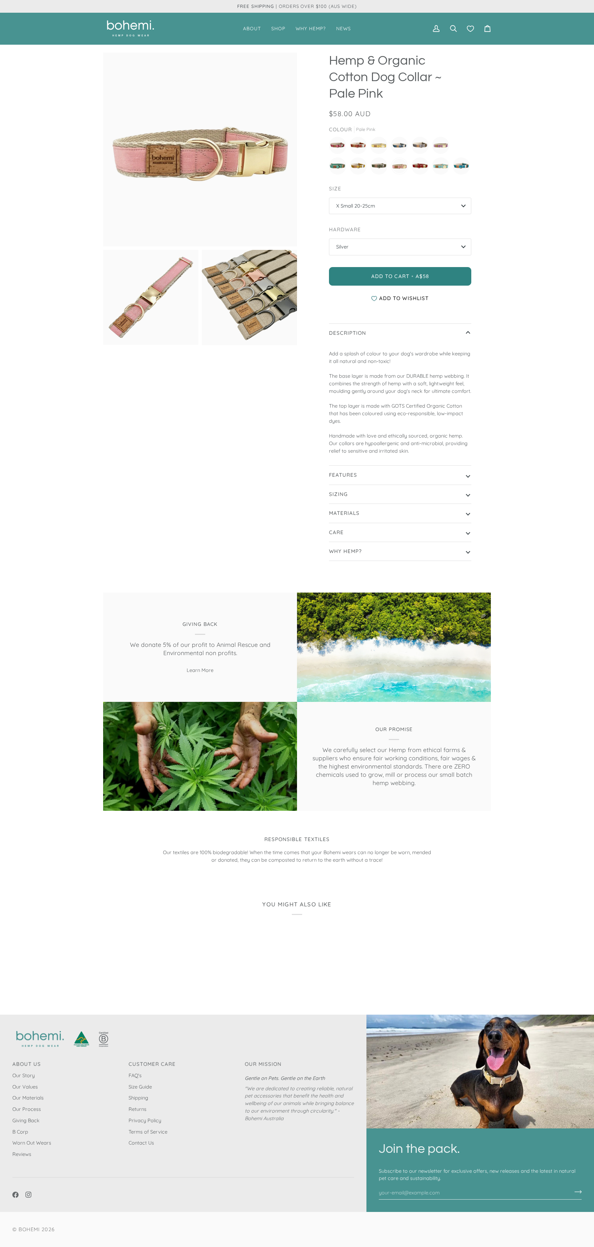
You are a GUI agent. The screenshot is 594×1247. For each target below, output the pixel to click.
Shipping (138, 1097)
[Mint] (339, 167)
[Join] (576, 1191)
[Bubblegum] (339, 147)
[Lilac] (442, 147)
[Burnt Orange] (360, 147)
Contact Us (141, 1142)
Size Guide (140, 1086)
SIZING (338, 494)
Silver (342, 246)
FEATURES (343, 475)
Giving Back (26, 1120)
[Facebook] (15, 1195)
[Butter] (380, 147)
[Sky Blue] (442, 167)
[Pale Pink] (401, 167)
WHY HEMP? (345, 551)
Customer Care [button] (152, 1064)
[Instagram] (28, 1195)
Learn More (200, 670)
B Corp (20, 1131)
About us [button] (26, 1064)
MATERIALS (344, 513)
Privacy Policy (145, 1120)
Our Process (26, 1109)
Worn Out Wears (31, 1142)
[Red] (421, 167)
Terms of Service (148, 1131)
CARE (336, 532)
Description (347, 333)
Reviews (21, 1154)
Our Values (25, 1086)
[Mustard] (360, 167)
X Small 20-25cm (355, 205)
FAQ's (135, 1075)
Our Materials (28, 1097)
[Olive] (380, 167)
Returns (137, 1109)
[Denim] (401, 147)
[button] (252, 28)
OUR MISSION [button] (263, 1064)
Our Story (23, 1075)
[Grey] (421, 147)
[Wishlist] (470, 28)
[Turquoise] (461, 167)
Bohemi (29, 1229)
